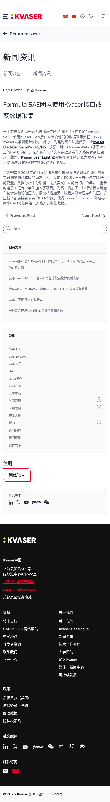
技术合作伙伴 (69, 644)
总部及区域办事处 (17, 597)
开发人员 (15, 416)
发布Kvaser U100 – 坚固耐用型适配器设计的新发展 (44, 278)
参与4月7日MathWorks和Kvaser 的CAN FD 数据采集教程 (48, 289)
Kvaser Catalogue (74, 629)
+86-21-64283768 (18, 582)
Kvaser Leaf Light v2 (38, 157)
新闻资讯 (42, 74)
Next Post (91, 215)
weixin (46, 502)
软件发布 (15, 445)
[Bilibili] (61, 746)
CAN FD (14, 349)
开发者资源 (12, 644)
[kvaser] (26, 16)
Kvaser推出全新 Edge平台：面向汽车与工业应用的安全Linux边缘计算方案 (52, 264)
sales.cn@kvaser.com (21, 589)
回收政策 (10, 713)
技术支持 (10, 621)
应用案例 (15, 408)
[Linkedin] (5, 746)
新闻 (12, 423)
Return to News (25, 33)
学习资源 (15, 401)
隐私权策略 (12, 721)
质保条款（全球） (17, 705)
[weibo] (83, 746)
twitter (18, 502)
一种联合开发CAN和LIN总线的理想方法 (36, 311)
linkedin (11, 502)
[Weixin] (51, 746)
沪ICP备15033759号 (46, 794)
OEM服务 (15, 379)
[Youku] (37, 747)
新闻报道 (15, 430)
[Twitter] (15, 746)
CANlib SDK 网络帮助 (20, 629)
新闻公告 (12, 74)
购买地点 (10, 637)
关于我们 (66, 621)
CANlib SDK (17, 356)
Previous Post (22, 215)
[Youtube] (25, 747)
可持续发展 (68, 675)
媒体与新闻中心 (71, 667)
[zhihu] (72, 746)
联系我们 (10, 652)
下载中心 (10, 660)
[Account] (82, 16)
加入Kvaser (68, 660)
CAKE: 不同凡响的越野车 (26, 300)
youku (36, 502)
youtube (26, 502)
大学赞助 (15, 393)
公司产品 (15, 386)
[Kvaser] (19, 541)
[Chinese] (74, 16)
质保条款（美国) (16, 698)
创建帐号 (17, 474)
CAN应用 (15, 364)
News (13, 371)
